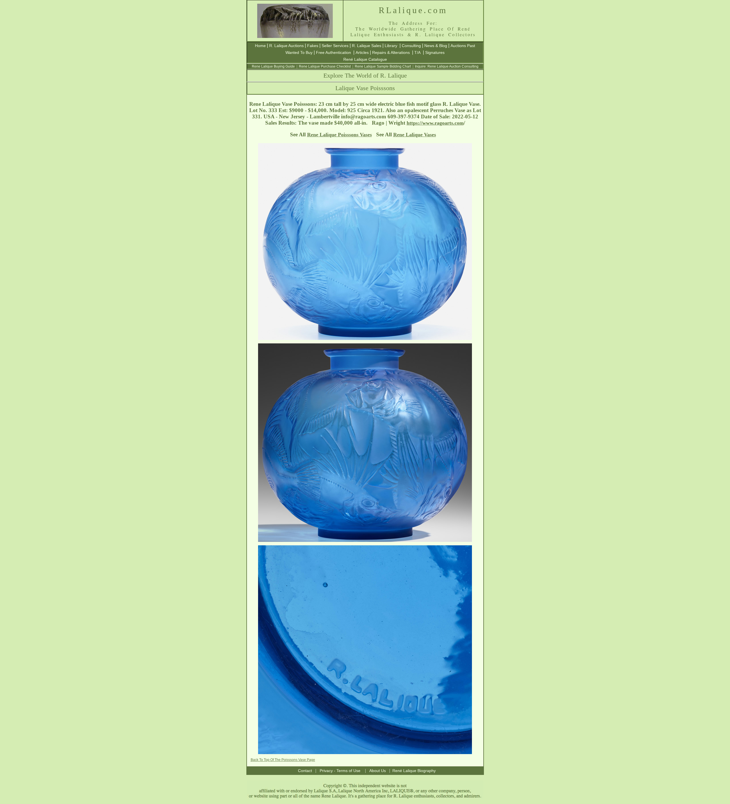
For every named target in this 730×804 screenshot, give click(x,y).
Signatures (435, 52)
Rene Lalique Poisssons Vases (339, 134)
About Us (377, 770)
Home (260, 45)
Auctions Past (463, 45)
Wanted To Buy (299, 52)
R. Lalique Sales (366, 45)
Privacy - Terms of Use (340, 770)
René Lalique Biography (414, 770)
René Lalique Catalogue (365, 59)
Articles (362, 52)
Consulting (411, 45)
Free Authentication (333, 52)
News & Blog (435, 45)
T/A (417, 52)
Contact (305, 770)
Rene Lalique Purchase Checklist (325, 66)
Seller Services (335, 45)
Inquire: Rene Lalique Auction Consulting (446, 66)
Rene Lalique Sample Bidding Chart (383, 66)
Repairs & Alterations (391, 52)
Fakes (312, 45)
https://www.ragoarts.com (435, 123)
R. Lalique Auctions (286, 45)
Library (391, 45)
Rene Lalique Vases (414, 134)
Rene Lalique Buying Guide (273, 66)
